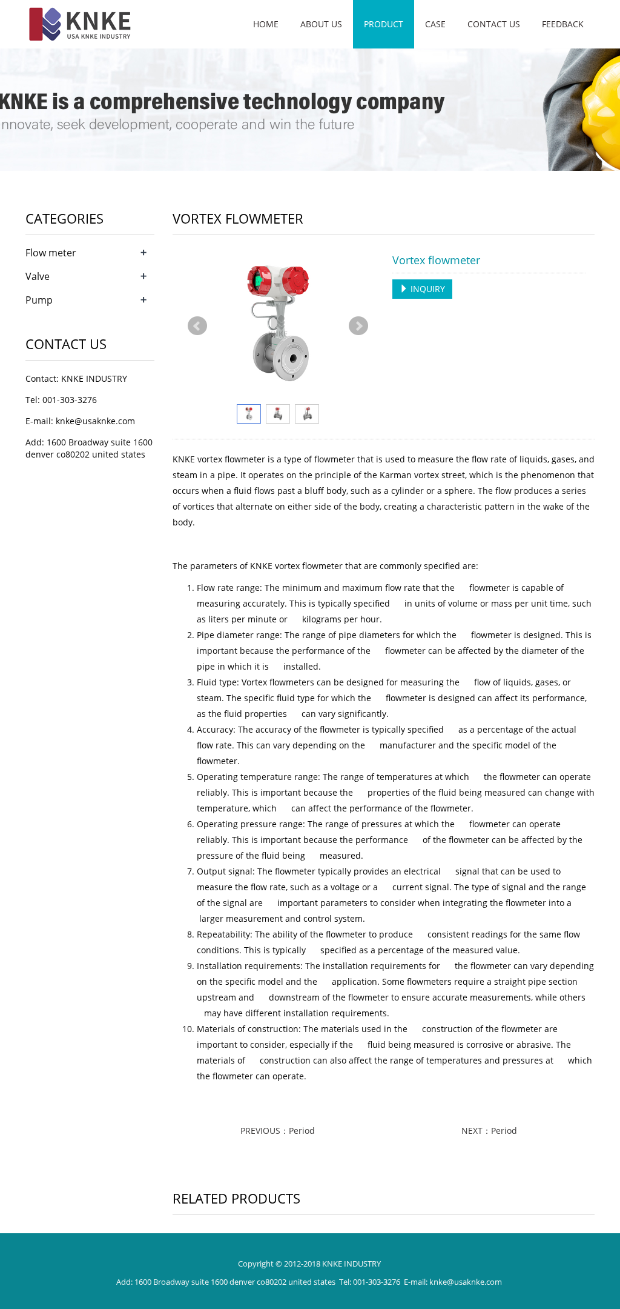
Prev (197, 326)
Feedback (563, 24)
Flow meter (50, 252)
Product (383, 24)
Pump (39, 300)
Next (358, 326)
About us (321, 24)
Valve (37, 276)
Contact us (493, 24)
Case (435, 24)
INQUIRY (426, 289)
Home (266, 24)
